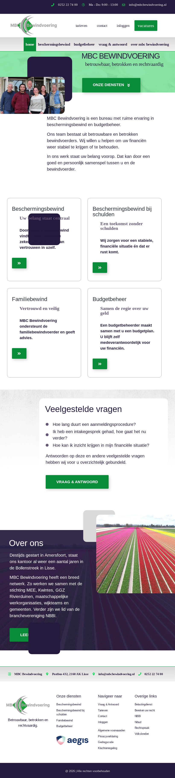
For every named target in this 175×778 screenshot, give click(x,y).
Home (30, 44)
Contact (102, 25)
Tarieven (81, 25)
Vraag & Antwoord (113, 44)
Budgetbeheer (84, 44)
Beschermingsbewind (54, 44)
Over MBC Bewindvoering (150, 44)
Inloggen (123, 25)
